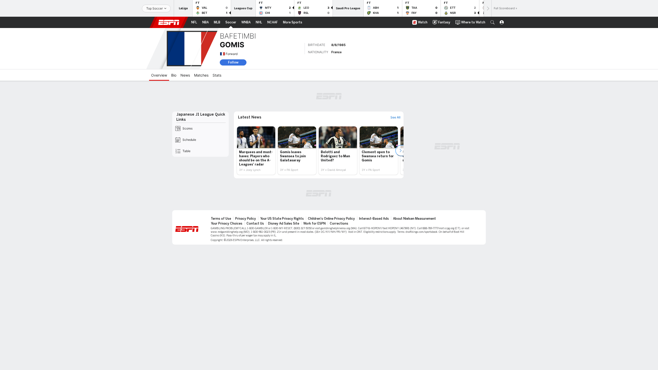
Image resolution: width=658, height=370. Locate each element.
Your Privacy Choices (226, 223)
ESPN (168, 22)
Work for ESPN (314, 223)
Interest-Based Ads (374, 218)
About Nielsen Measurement (414, 218)
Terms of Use (221, 218)
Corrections (339, 223)
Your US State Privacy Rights (282, 218)
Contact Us (255, 223)
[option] (256, 150)
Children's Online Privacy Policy (331, 218)
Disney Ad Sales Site (283, 223)
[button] (492, 22)
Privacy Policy (245, 218)
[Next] (487, 8)
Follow (233, 62)
